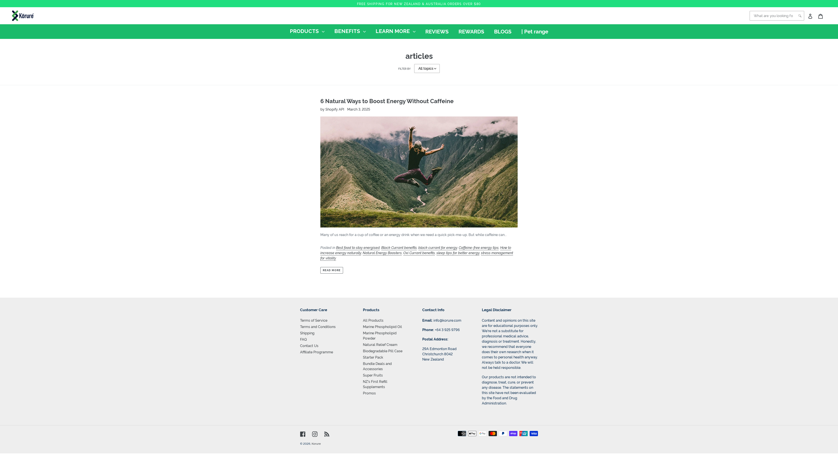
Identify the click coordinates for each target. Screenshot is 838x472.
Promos (369, 392)
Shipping (307, 332)
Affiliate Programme (316, 351)
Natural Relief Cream (380, 344)
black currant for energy (437, 247)
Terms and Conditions (318, 326)
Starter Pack (373, 357)
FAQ (303, 339)
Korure (316, 443)
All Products (373, 320)
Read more (332, 270)
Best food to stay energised (358, 247)
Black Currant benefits (399, 247)
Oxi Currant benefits (419, 252)
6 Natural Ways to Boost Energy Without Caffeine (387, 100)
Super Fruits (373, 375)
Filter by (404, 68)
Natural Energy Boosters (382, 252)
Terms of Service (313, 320)
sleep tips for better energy (457, 252)
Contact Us (309, 345)
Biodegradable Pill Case (382, 350)
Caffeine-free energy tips (479, 247)
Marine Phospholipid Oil (382, 326)
